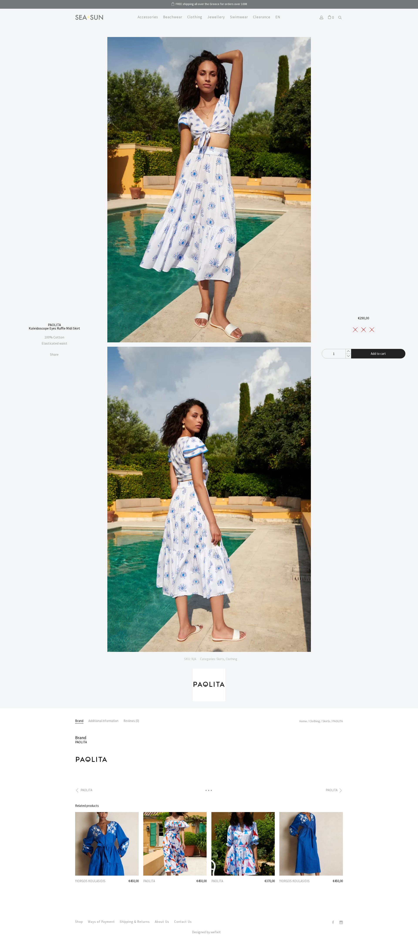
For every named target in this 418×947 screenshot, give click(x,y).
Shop (79, 922)
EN (277, 17)
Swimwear (239, 17)
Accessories (148, 17)
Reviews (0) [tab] (131, 721)
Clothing (194, 17)
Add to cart (378, 354)
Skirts (220, 659)
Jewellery (216, 17)
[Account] (321, 18)
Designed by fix (206, 932)
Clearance (261, 17)
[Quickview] (129, 816)
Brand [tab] (79, 721)
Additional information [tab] (103, 721)
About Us (162, 922)
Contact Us (183, 922)
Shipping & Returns (135, 922)
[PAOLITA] (209, 700)
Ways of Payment (101, 922)
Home (303, 721)
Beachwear (172, 17)
